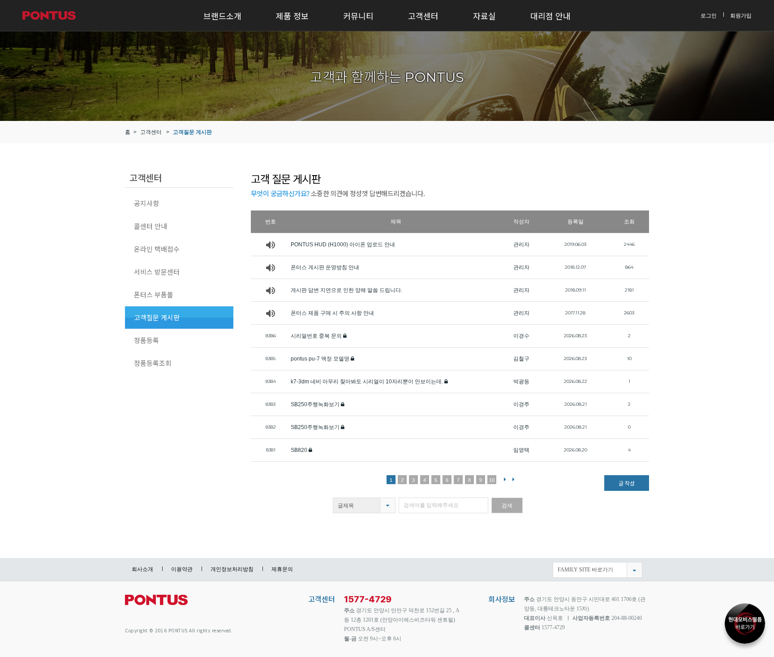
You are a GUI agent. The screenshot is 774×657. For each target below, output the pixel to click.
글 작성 (627, 483)
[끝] (513, 479)
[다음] (505, 479)
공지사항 (146, 203)
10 (491, 480)
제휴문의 (282, 569)
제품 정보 (292, 15)
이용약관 (182, 569)
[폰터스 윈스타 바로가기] (745, 619)
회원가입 (741, 15)
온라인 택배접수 (157, 248)
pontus (156, 603)
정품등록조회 (153, 363)
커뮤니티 (358, 15)
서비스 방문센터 (157, 271)
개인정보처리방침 (232, 569)
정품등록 (146, 340)
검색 (507, 505)
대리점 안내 (550, 15)
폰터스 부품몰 (153, 294)
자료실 (484, 15)
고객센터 (423, 15)
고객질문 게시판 (192, 132)
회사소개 (142, 569)
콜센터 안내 (150, 226)
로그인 (709, 15)
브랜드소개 (222, 15)
